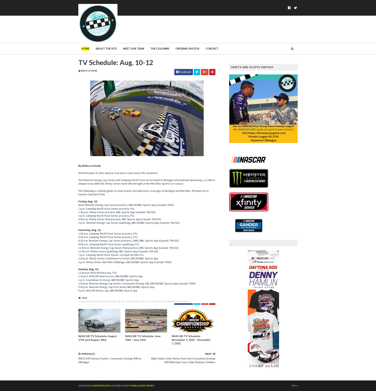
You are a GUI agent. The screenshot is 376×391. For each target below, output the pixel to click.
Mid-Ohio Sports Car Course (137, 301)
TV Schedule (183, 301)
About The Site (106, 48)
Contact (212, 48)
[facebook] (289, 7)
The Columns (159, 48)
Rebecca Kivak (165, 301)
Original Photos (187, 48)
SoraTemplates (101, 385)
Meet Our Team (133, 48)
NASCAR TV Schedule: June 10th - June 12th (143, 337)
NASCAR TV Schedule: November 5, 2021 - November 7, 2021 (191, 339)
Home (85, 48)
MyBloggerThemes (142, 385)
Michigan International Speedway (98, 301)
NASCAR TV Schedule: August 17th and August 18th (97, 337)
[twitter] (295, 7)
